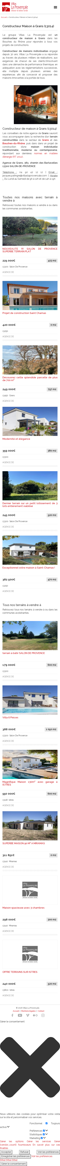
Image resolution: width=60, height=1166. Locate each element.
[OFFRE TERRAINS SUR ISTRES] (30, 954)
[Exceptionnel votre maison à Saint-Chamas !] (30, 550)
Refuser (24, 1152)
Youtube (20, 1015)
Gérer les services (39, 1141)
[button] (30, 1067)
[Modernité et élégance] (30, 421)
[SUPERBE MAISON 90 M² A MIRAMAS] (30, 825)
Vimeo (28, 1015)
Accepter (6, 1152)
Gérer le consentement (13, 1163)
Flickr (35, 1015)
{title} (2, 1160)
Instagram (43, 1015)
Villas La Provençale (15, 6)
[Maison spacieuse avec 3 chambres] (30, 890)
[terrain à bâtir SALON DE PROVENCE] (30, 635)
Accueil (16, 1011)
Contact (41, 1011)
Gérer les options (12, 1141)
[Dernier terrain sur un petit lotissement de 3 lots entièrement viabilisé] (30, 485)
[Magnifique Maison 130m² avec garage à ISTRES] (30, 764)
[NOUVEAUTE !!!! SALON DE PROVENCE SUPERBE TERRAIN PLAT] (30, 231)
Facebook (12, 1015)
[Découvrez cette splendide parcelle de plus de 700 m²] (30, 359)
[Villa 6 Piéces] (30, 699)
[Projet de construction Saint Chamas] (30, 295)
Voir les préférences (48, 1152)
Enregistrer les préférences (15, 1156)
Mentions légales (28, 1011)
